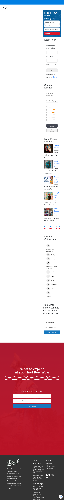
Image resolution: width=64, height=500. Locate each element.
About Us (49, 464)
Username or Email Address (50, 47)
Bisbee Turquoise (57, 163)
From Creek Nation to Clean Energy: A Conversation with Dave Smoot (38, 496)
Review (48, 107)
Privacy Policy (50, 466)
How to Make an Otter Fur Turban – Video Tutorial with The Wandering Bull (38, 469)
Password (49, 56)
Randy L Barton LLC (56, 195)
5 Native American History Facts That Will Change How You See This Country (38, 487)
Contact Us (49, 468)
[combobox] (52, 101)
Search (47, 34)
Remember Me (52, 65)
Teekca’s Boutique (56, 211)
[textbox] (51, 101)
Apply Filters (52, 125)
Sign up (55, 77)
